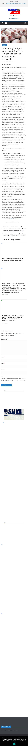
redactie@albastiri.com (13, 730)
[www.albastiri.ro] (2, 23)
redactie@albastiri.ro (14, 18)
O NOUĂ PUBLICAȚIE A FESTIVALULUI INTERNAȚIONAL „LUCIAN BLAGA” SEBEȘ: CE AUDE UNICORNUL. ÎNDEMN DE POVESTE (13, 317)
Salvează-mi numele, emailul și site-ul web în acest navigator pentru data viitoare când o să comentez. (13, 379)
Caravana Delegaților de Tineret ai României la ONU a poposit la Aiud (12, 259)
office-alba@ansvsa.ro (15, 218)
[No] (26, 741)
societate (4, 45)
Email (3, 363)
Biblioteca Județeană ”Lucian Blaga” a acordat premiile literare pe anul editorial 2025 (16, 4)
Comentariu (4, 339)
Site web (3, 369)
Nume (3, 357)
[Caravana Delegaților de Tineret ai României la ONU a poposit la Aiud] (14, 243)
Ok (14, 744)
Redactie (13, 62)
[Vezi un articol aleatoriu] (25, 23)
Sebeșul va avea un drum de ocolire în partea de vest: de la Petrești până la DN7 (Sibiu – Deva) (13, 234)
